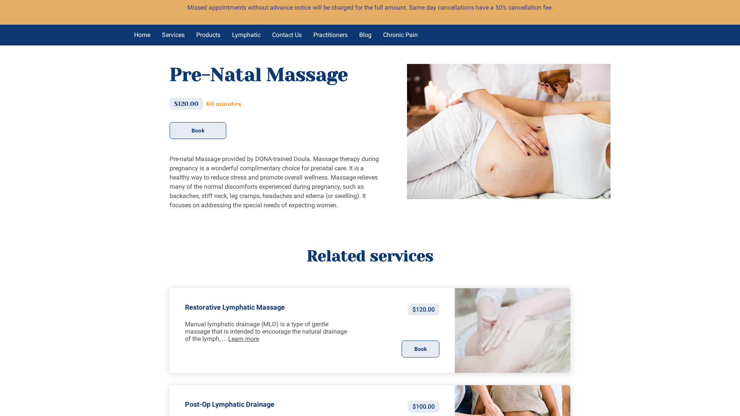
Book (198, 130)
